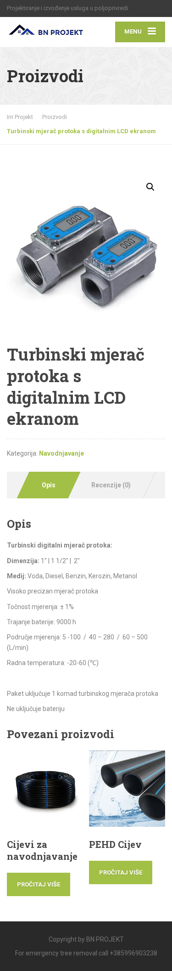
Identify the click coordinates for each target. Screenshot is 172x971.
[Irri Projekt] (46, 29)
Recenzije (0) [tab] (111, 485)
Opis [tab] (48, 485)
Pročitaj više (38, 884)
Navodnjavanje (61, 453)
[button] (150, 187)
